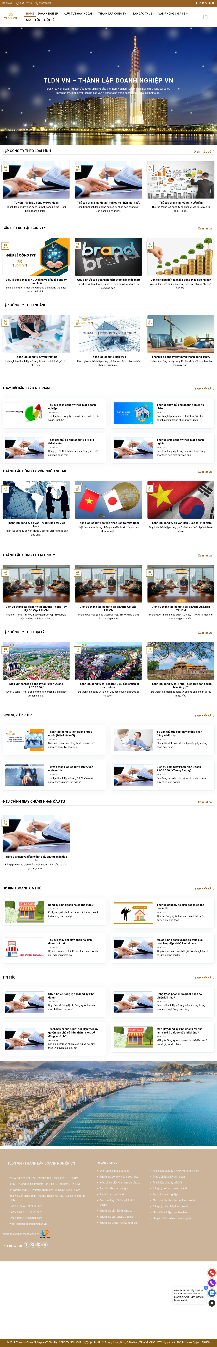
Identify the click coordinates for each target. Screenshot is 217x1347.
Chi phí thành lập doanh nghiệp (170, 1212)
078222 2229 (35, 1212)
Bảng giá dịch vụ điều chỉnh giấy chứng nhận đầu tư (36, 858)
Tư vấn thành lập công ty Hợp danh (36, 202)
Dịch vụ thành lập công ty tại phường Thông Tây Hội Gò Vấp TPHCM (36, 608)
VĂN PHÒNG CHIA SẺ (172, 13)
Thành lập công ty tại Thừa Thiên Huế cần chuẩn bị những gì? (181, 685)
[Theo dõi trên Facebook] (196, 3)
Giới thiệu (33, 19)
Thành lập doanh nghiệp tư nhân (118, 1222)
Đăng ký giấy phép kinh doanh (170, 1206)
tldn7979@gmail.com (29, 1218)
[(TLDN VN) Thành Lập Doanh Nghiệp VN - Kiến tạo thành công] (11, 17)
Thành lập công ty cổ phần (168, 1182)
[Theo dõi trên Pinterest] (210, 3)
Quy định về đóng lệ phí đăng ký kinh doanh (71, 995)
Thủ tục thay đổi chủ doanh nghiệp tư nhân (180, 406)
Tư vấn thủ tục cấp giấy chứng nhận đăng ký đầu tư (179, 733)
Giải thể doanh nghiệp (165, 1194)
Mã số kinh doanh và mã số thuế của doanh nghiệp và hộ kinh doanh (180, 941)
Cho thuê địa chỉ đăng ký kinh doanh (174, 1200)
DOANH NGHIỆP (48, 13)
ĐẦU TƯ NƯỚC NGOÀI (78, 13)
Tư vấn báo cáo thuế (112, 1194)
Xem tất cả (202, 151)
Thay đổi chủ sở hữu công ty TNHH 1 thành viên (71, 441)
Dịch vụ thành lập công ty (114, 1170)
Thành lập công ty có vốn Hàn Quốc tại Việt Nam (181, 523)
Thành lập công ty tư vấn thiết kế (36, 356)
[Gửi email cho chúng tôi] (203, 3)
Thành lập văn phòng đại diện (117, 1216)
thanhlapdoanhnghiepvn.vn (31, 1223)
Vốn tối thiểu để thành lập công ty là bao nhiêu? (181, 279)
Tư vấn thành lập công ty (114, 1188)
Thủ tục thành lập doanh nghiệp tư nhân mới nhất (108, 202)
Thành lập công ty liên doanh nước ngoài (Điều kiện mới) (70, 733)
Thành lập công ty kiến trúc (108, 356)
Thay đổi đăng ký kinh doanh (169, 1176)
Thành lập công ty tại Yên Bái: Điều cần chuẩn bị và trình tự (108, 685)
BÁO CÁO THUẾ (142, 13)
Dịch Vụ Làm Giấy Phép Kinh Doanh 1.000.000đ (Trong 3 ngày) (179, 768)
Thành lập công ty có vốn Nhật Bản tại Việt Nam (108, 523)
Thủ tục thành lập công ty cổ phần (181, 202)
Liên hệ (49, 19)
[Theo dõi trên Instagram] (200, 3)
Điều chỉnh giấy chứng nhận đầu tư (120, 1182)
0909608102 (34, 1206)
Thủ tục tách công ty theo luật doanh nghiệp (72, 406)
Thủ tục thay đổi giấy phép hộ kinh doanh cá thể (70, 941)
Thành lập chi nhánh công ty (116, 1210)
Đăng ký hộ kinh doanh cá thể (170, 1188)
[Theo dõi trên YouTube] (213, 3)
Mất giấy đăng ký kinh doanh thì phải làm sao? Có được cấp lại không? (180, 1030)
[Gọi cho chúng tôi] (206, 3)
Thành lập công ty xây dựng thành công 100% (181, 356)
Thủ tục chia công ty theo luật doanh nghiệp (180, 441)
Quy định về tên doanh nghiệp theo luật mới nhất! (108, 279)
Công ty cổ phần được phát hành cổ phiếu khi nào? (179, 995)
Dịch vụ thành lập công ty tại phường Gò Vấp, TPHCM (108, 608)
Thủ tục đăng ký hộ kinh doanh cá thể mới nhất (180, 906)
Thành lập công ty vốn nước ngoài (119, 1176)
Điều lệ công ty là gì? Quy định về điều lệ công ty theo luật (36, 281)
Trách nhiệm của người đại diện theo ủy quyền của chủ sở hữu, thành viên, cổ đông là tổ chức (73, 1032)
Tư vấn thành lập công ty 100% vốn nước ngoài (70, 768)
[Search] (206, 16)
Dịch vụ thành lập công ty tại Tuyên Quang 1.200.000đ (36, 685)
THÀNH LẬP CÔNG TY (112, 13)
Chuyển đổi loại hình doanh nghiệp (172, 1218)
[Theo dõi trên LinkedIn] (39, 1245)
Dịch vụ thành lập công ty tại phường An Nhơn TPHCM (181, 608)
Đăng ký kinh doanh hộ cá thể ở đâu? (71, 905)
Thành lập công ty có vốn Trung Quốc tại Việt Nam (36, 524)
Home (30, 13)
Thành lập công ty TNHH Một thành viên (176, 1170)
